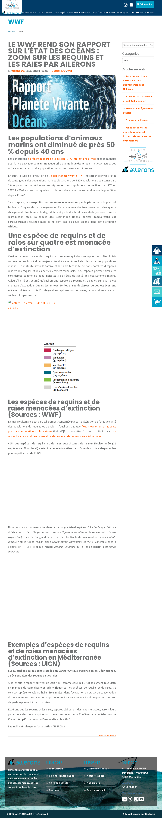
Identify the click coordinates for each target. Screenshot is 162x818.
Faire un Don (56, 768)
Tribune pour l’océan (136, 120)
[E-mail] (141, 800)
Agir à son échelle (58, 782)
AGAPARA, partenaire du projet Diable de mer (137, 98)
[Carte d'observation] (157, 261)
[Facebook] (131, 4)
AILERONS (12, 7)
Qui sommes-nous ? (98, 768)
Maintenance (18, 70)
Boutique (54, 790)
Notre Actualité (95, 775)
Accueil (11, 31)
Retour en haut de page (107, 735)
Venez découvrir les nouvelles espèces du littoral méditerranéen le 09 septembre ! (137, 134)
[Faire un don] (157, 271)
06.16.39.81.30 (129, 787)
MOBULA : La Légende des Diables (138, 110)
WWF (69, 70)
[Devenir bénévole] (157, 281)
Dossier (56, 70)
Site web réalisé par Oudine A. (139, 813)
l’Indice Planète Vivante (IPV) (65, 175)
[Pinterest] (136, 800)
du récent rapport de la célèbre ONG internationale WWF (61, 159)
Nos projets (93, 782)
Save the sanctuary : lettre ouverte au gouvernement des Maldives (135, 83)
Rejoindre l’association (62, 775)
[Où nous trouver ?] (157, 250)
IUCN (63, 70)
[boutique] (157, 302)
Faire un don (145, 4)
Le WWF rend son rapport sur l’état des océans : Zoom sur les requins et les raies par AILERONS (59, 54)
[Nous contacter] (157, 292)
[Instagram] (130, 800)
